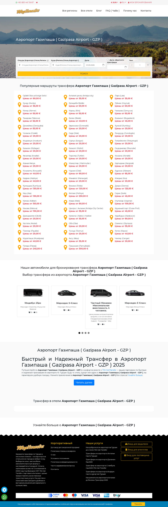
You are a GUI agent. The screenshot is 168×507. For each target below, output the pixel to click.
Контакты (146, 10)
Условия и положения (60, 458)
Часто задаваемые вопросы (63, 466)
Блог (99, 10)
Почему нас (130, 10)
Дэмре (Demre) (124, 187)
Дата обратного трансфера (115, 61)
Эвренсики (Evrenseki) (79, 127)
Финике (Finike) (78, 187)
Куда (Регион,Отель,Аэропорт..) (65, 60)
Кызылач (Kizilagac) (32, 149)
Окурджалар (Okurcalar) (125, 149)
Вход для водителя (137, 444)
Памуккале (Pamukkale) (79, 247)
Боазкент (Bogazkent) (124, 119)
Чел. (131, 60)
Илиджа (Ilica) (124, 179)
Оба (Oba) (78, 224)
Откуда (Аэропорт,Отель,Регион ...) (33, 60)
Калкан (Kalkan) (32, 202)
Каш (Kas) (32, 194)
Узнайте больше (135, 375)
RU (123, 2)
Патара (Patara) (32, 247)
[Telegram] (4, 490)
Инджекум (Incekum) (32, 142)
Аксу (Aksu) (78, 239)
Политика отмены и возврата (63, 451)
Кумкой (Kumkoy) (124, 127)
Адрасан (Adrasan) (124, 172)
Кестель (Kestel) (32, 224)
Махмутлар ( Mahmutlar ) (80, 164)
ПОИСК (84, 74)
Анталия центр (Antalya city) (81, 97)
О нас (53, 455)
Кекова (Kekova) (32, 209)
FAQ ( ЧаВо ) (113, 10)
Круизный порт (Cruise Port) (127, 209)
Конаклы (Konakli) (124, 157)
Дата (87, 60)
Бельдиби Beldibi (78, 104)
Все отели (86, 10)
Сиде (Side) (78, 134)
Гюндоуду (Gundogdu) (125, 134)
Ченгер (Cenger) (124, 239)
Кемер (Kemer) (31, 112)
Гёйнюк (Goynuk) (124, 104)
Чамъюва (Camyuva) (124, 112)
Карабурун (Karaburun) (125, 217)
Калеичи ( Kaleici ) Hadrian (80, 217)
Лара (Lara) (124, 97)
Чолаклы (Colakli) (32, 134)
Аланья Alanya (32, 164)
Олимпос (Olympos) (124, 224)
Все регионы (69, 10)
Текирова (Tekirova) (31, 119)
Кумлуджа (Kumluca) (32, 187)
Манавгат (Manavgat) (78, 179)
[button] (79, 333)
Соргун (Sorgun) (78, 142)
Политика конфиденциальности (64, 462)
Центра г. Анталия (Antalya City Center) (86, 209)
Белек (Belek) (78, 119)
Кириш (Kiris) (77, 112)
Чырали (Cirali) (78, 172)
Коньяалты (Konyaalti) (32, 172)
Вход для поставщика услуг (137, 456)
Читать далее (84, 382)
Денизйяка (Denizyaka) (33, 127)
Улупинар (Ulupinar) (124, 202)
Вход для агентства (137, 450)
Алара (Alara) (78, 202)
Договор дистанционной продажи (65, 447)
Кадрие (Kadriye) (32, 179)
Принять (138, 504)
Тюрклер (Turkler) (78, 157)
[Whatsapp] (4, 497)
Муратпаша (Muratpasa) (33, 239)
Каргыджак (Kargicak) (124, 164)
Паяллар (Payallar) (32, 232)
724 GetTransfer (109, 370)
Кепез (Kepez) (124, 232)
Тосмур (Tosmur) (78, 232)
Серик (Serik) (124, 194)
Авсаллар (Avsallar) (32, 157)
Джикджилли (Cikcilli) (32, 217)
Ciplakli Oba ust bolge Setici (34, 97)
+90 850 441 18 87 (26, 2)
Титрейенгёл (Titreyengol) (126, 142)
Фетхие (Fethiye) (78, 194)
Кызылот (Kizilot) (78, 149)
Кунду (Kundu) (32, 104)
